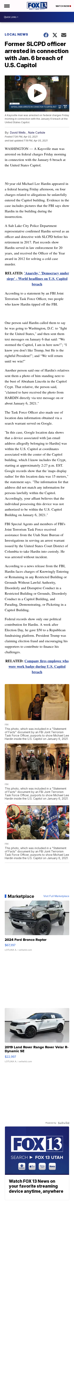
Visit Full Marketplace (56, 896)
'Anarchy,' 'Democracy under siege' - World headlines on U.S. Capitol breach (38, 279)
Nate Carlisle (36, 132)
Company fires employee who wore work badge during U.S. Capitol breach (38, 666)
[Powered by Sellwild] (63, 1123)
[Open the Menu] (6, 6)
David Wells (18, 132)
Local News (16, 34)
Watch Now (62, 6)
